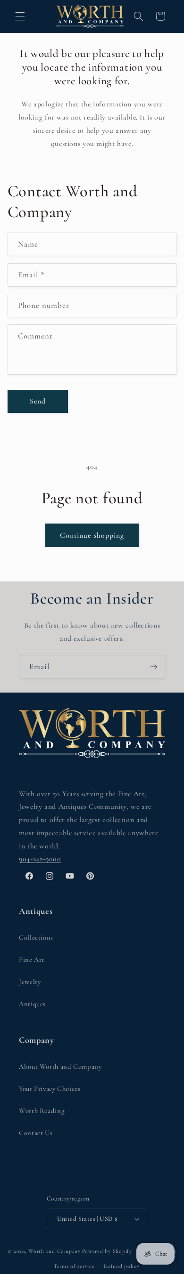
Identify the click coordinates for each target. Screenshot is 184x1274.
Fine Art (31, 959)
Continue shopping (92, 535)
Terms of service (74, 1266)
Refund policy (122, 1266)
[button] (20, 16)
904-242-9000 (40, 858)
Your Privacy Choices (50, 1088)
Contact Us (35, 1133)
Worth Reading (41, 1110)
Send (38, 401)
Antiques (32, 1004)
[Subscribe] (154, 666)
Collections (36, 937)
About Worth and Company (60, 1066)
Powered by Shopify (107, 1251)
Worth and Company (54, 1251)
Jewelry (30, 981)
